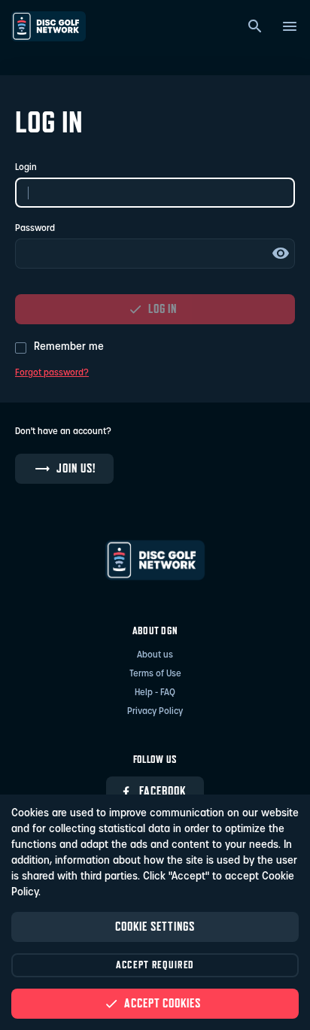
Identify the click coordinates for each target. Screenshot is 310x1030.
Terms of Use (155, 674)
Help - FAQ (155, 692)
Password (35, 228)
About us (155, 655)
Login (26, 167)
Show (281, 254)
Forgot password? (52, 373)
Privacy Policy (155, 711)
